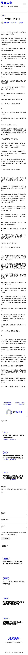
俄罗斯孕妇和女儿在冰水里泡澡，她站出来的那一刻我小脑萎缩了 (13, 564)
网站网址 (3, 526)
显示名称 (3, 513)
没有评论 (21, 22)
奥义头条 (6, 2)
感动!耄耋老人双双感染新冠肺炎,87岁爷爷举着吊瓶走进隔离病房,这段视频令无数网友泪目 (13, 458)
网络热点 (6, 558)
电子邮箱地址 (4, 519)
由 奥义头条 (6, 22)
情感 (3, 15)
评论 (2, 492)
